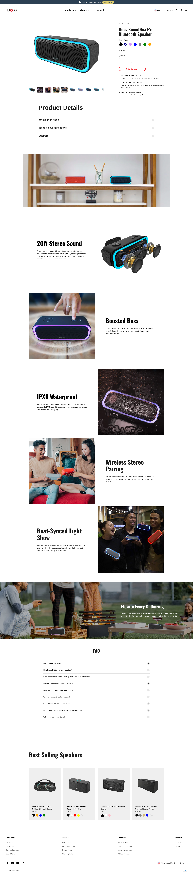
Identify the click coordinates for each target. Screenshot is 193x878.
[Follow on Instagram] (12, 863)
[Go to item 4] (56, 90)
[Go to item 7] (80, 90)
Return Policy (67, 850)
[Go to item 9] (96, 90)
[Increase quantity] (130, 60)
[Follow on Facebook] (7, 863)
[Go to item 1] (32, 90)
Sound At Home (11, 854)
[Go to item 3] (48, 90)
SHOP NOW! (108, 2)
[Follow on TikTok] (22, 863)
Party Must (10, 846)
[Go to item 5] (64, 90)
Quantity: (122, 56)
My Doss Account (68, 846)
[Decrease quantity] (122, 60)
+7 (82, 815)
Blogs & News (123, 842)
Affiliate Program (124, 854)
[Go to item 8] (88, 90)
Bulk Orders (66, 842)
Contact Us (179, 846)
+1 (151, 815)
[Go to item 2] (40, 90)
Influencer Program (125, 846)
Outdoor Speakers (12, 850)
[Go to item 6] (72, 90)
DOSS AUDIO (124, 24)
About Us (178, 842)
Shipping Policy (68, 854)
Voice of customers (125, 850)
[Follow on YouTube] (17, 863)
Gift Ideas (9, 842)
